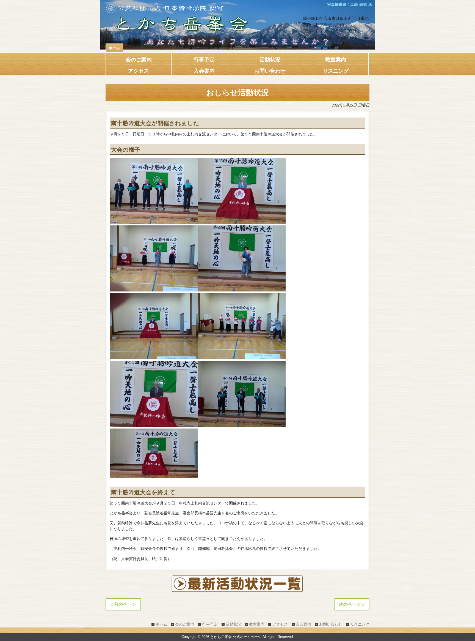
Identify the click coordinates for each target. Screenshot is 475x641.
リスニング (359, 624)
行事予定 (210, 624)
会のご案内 (184, 624)
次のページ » (351, 604)
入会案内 (303, 624)
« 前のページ (123, 604)
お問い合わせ (330, 624)
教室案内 (256, 624)
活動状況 (233, 624)
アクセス (280, 624)
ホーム (114, 48)
